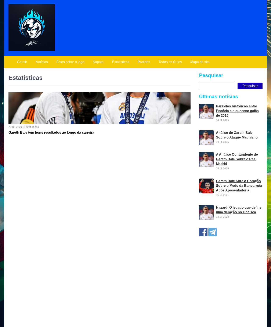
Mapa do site (200, 62)
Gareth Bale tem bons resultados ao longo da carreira (51, 132)
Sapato (98, 62)
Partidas (144, 62)
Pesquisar (211, 75)
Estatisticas (120, 62)
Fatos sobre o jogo (70, 62)
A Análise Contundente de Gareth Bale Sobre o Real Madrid (237, 159)
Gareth (22, 62)
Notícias (42, 62)
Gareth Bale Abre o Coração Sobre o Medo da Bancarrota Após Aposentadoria (239, 185)
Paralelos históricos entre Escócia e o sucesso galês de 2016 (237, 110)
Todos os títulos (170, 62)
